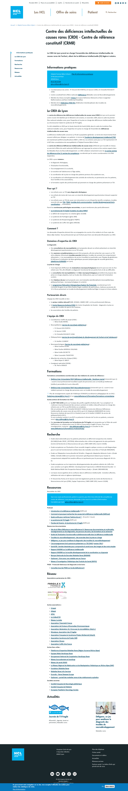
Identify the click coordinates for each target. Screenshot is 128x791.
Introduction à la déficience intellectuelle (65, 511)
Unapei (53, 608)
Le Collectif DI (56, 617)
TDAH (68, 202)
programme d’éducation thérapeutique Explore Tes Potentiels (74, 285)
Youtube (58, 774)
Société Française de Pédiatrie (61, 687)
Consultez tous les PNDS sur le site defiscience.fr (68, 568)
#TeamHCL (85, 3)
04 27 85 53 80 (56, 82)
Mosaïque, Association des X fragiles (63, 632)
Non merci (110, 786)
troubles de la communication (81, 202)
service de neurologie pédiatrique (74, 325)
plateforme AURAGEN (58, 261)
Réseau (17, 72)
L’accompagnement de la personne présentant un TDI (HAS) (72, 543)
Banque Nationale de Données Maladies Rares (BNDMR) (70, 555)
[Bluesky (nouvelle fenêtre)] (116, 3)
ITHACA (73, 98)
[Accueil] (17, 12)
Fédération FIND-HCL (68, 103)
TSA (64, 202)
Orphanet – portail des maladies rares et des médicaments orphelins (75, 677)
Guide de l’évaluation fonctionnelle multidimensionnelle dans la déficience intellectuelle (82, 534)
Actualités (18, 76)
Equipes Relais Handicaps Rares (62, 653)
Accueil (13, 25)
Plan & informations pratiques (82, 74)
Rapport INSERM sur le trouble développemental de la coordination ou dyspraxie (79, 552)
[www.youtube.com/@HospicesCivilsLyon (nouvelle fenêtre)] (125, 3)
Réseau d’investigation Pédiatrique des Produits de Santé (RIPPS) (74, 561)
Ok (103, 786)
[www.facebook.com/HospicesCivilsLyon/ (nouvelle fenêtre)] (118, 3)
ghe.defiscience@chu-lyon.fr (80, 426)
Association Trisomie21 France (61, 623)
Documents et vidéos (99, 755)
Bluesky (74, 774)
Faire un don (104, 3)
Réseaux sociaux (97, 761)
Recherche (18, 64)
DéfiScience (82, 95)
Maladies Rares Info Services (61, 671)
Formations (19, 60)
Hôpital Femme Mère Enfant (26, 25)
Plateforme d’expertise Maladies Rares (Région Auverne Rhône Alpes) (75, 650)
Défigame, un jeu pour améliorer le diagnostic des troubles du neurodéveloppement (80, 540)
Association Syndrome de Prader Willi (64, 638)
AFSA (53, 614)
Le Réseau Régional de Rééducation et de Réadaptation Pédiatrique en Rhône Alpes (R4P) (82, 665)
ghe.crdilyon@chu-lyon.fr (60, 84)
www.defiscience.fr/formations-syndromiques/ (67, 428)
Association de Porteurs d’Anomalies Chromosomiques (70, 626)
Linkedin (52, 774)
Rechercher (112, 12)
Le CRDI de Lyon (20, 56)
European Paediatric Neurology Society (64, 690)
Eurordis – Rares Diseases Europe (62, 674)
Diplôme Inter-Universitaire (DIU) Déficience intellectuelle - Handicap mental (77, 379)
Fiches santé (96, 752)
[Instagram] (120, 3)
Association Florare (57, 641)
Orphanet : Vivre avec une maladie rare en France (68, 558)
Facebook (63, 774)
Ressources (18, 68)
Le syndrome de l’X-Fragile (60, 520)
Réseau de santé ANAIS (59, 662)
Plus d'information (19, 789)
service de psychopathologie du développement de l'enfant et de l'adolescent (89, 337)
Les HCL (39, 12)
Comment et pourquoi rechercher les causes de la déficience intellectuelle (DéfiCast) (80, 514)
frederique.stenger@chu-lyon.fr (58, 396)
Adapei (53, 611)
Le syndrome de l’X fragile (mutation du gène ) (69, 211)
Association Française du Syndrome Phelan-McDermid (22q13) (73, 635)
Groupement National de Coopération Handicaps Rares (70, 656)
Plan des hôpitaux (98, 749)
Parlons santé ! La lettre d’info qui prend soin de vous (103, 765)
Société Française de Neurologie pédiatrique (66, 684)
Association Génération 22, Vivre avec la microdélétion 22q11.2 (73, 629)
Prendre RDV (33, 3)
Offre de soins (66, 12)
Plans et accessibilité (48, 3)
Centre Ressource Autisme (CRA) (63, 305)
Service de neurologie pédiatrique (77, 344)
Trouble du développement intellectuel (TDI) (100, 137)
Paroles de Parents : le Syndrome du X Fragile (67, 523)
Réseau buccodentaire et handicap (63, 659)
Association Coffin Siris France (61, 644)
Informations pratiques (24, 53)
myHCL (60, 3)
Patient (93, 12)
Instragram (69, 774)
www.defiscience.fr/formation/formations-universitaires (94, 396)
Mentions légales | (64, 781)
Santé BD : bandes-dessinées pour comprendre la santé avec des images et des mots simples (83, 546)
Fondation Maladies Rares (60, 668)
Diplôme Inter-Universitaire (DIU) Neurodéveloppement (70, 388)
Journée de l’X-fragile (58, 717)
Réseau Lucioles (56, 620)
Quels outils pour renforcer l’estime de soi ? (66, 517)
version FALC (98, 543)
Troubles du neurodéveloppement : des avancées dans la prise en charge (76, 537)
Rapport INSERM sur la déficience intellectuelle (67, 549)
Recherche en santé (72, 3)
